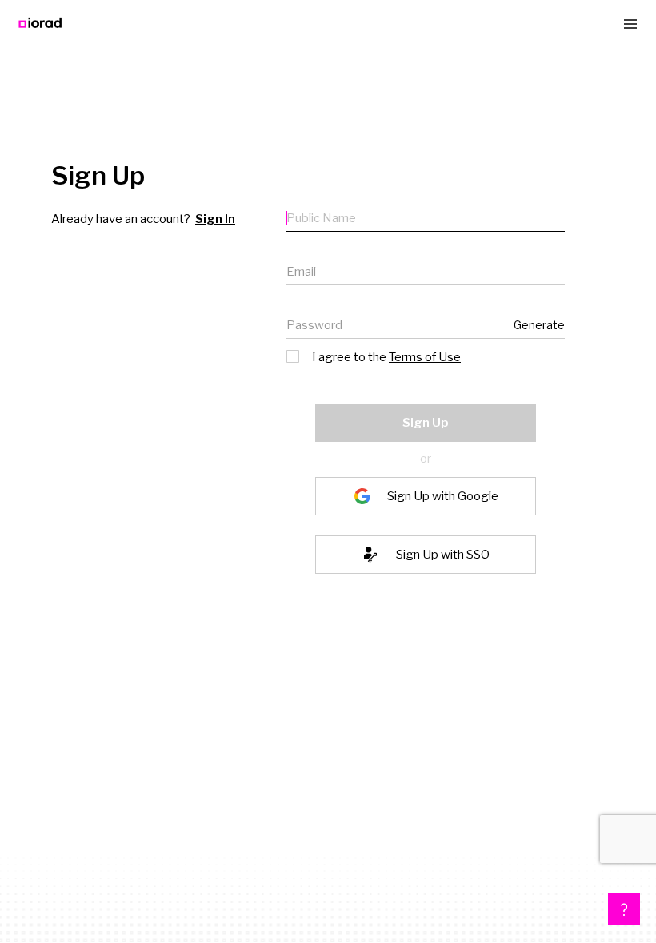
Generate (539, 325)
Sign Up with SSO (443, 554)
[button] (624, 909)
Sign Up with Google (442, 496)
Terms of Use (425, 357)
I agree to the (386, 357)
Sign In (215, 219)
